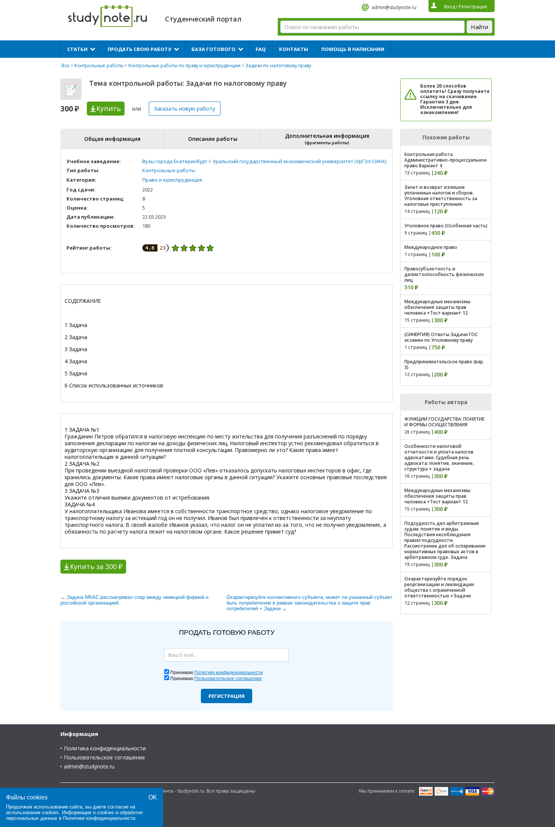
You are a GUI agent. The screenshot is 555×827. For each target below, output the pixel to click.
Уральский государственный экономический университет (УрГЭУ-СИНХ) (299, 161)
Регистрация (226, 696)
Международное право (430, 247)
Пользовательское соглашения (228, 678)
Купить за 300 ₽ (96, 566)
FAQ (261, 49)
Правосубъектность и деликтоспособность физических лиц (444, 274)
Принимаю (216, 672)
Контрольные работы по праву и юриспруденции (184, 65)
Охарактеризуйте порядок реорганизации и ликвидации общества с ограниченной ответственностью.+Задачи (439, 587)
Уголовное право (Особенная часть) (445, 225)
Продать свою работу (139, 49)
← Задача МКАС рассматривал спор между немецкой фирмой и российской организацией (134, 600)
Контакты (293, 49)
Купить (108, 108)
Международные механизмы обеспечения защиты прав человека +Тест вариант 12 (437, 307)
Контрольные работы (98, 65)
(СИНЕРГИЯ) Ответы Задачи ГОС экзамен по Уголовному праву (441, 337)
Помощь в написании (352, 49)
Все (65, 65)
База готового (213, 49)
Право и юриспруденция (172, 179)
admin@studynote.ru (394, 7)
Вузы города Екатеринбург (174, 161)
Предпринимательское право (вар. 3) (444, 364)
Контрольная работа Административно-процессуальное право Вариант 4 (445, 160)
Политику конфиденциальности (228, 672)
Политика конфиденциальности (105, 748)
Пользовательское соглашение (104, 757)
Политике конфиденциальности (99, 818)
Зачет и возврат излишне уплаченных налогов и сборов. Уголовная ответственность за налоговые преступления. (440, 195)
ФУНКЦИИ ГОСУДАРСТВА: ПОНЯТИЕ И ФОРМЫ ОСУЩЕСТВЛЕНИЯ (444, 422)
